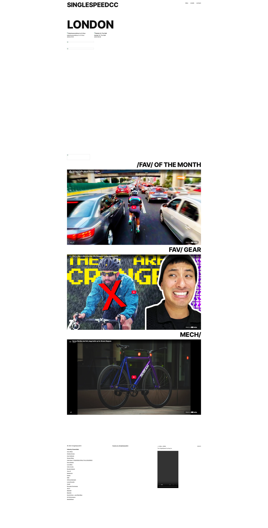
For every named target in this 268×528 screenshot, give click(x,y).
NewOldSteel (70, 499)
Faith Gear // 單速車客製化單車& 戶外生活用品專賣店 (79, 460)
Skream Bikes (70, 458)
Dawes (68, 475)
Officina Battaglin (71, 480)
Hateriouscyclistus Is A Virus (75, 35)
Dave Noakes (70, 462)
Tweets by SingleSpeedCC (120, 446)
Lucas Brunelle (70, 482)
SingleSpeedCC (92, 5)
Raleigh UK (70, 473)
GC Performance (71, 497)
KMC (68, 477)
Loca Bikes (69, 464)
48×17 (68, 488)
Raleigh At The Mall (100, 35)
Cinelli (68, 484)
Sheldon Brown (71, 453)
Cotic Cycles (70, 466)
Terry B (69, 471)
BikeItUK (69, 492)
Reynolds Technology (72, 486)
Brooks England (71, 469)
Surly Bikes (70, 451)
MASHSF (69, 490)
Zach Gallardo (70, 456)
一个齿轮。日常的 (161, 446)
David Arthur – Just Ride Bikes (74, 495)
